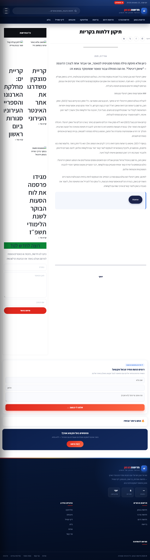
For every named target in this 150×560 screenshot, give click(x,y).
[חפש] (76, 10)
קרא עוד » (42, 123)
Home (135, 199)
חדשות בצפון (139, 19)
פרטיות (5, 556)
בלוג (48, 19)
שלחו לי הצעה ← (75, 407)
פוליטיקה (84, 19)
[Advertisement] (100, 236)
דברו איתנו (75, 444)
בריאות (95, 19)
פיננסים (72, 19)
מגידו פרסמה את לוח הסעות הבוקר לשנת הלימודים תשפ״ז (34, 204)
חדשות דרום (108, 19)
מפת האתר (27, 556)
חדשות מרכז (123, 19)
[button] (106, 282)
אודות (70, 529)
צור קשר (69, 534)
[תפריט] (6, 11)
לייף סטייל (59, 19)
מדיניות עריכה (16, 556)
